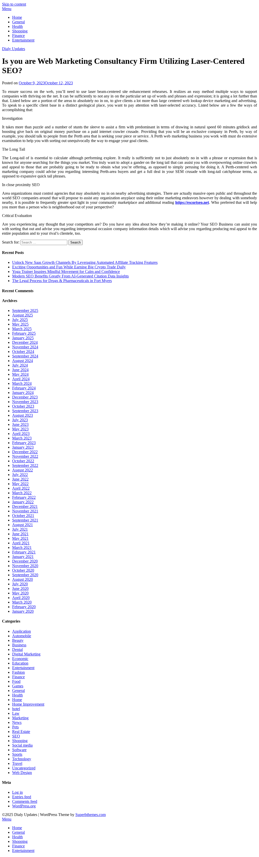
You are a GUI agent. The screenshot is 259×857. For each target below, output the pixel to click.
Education (20, 663)
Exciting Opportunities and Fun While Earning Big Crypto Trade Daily (69, 267)
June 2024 (20, 370)
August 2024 (22, 360)
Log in (17, 792)
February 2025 (24, 333)
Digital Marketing (26, 654)
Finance (18, 35)
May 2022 (20, 484)
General (18, 22)
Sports (17, 754)
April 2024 (21, 379)
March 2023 (22, 438)
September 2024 (25, 356)
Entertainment (23, 40)
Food (16, 681)
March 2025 (22, 329)
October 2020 (23, 570)
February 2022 (24, 497)
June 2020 (20, 588)
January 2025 (23, 338)
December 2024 (25, 342)
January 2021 (23, 556)
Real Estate (21, 731)
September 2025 (25, 310)
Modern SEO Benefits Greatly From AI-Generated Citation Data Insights (70, 276)
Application (21, 631)
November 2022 (25, 456)
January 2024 (23, 392)
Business (19, 645)
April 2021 (21, 543)
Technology (21, 759)
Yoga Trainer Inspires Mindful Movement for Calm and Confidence (66, 271)
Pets (15, 727)
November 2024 (25, 347)
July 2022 (20, 474)
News (16, 722)
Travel (17, 763)
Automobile (21, 636)
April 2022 (21, 488)
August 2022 (22, 470)
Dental (17, 649)
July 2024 (20, 365)
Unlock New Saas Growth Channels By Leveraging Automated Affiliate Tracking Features (85, 262)
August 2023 (22, 415)
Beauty (18, 640)
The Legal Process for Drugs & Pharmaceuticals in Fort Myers (62, 280)
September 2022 (25, 465)
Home (17, 17)
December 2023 (25, 397)
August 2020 (22, 579)
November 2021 (25, 511)
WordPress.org (24, 806)
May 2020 (20, 593)
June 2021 (20, 534)
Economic (20, 658)
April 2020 (21, 597)
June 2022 (20, 479)
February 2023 (24, 443)
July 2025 (20, 319)
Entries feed (21, 797)
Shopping (20, 31)
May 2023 (20, 429)
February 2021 (24, 552)
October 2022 (23, 461)
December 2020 (25, 561)
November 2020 (25, 566)
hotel (16, 709)
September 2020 (25, 575)
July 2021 (20, 529)
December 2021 (25, 506)
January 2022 (23, 502)
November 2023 (25, 402)
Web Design (22, 772)
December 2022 (25, 452)
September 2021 (25, 520)
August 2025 (22, 315)
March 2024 (22, 383)
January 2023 (23, 447)
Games (17, 686)
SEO (16, 736)
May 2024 (20, 374)
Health (17, 26)
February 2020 (24, 607)
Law (15, 713)
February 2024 (24, 388)
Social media (22, 745)
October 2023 (23, 406)
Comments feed (24, 801)
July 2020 (20, 584)
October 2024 (23, 351)
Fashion (18, 672)
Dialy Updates (13, 49)
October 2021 (23, 515)
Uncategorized (23, 768)
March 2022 (22, 493)
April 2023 (21, 433)
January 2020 (23, 611)
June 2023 (20, 424)
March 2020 (22, 602)
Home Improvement (28, 704)
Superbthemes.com (90, 814)
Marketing (20, 718)
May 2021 (20, 538)
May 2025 (20, 324)
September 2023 (25, 411)
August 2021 (22, 525)
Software (19, 750)
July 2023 (20, 420)
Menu (6, 9)
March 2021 (22, 547)
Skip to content (14, 4)
